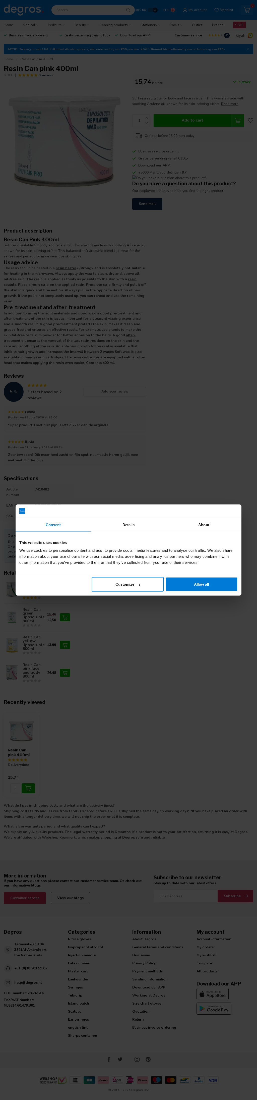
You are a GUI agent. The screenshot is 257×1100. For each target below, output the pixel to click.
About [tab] (203, 524)
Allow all (201, 584)
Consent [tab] (53, 524)
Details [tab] (128, 524)
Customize (124, 584)
